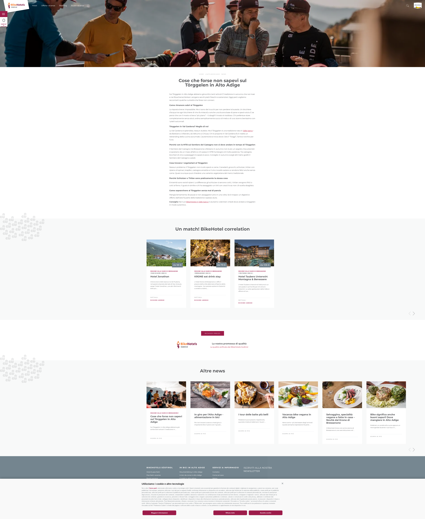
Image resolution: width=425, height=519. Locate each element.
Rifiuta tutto (230, 513)
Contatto (215, 472)
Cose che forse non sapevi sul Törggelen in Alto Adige (166, 419)
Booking (63, 6)
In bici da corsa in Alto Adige (191, 475)
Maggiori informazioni (159, 513)
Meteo (214, 478)
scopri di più (156, 438)
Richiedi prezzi (212, 333)
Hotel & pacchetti (153, 472)
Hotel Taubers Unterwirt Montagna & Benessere (253, 278)
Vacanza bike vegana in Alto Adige (296, 416)
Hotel (34, 6)
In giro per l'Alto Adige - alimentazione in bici (208, 416)
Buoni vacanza (77, 6)
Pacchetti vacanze (154, 475)
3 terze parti (153, 488)
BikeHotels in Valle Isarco (197, 202)
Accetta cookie (265, 513)
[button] (282, 483)
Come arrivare (218, 475)
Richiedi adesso (157, 300)
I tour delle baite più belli (253, 414)
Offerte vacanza (48, 6)
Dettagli (154, 297)
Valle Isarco (248, 131)
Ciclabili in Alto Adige (188, 478)
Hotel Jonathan (159, 276)
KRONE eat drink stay (207, 276)
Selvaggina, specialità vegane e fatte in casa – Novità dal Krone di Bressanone (340, 418)
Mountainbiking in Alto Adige (191, 472)
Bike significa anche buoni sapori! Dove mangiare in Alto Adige (384, 417)
